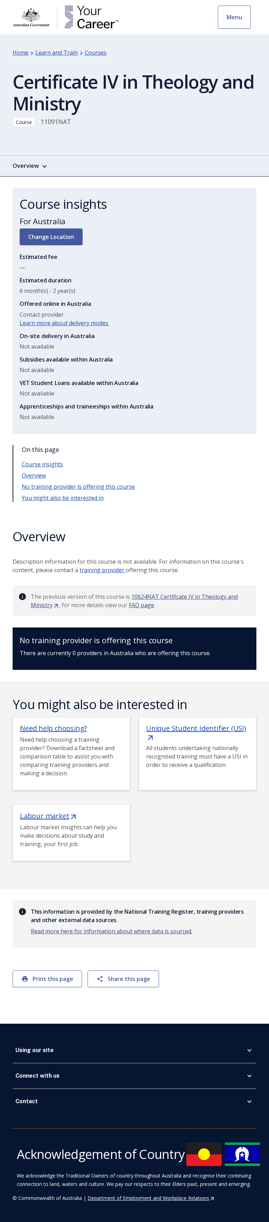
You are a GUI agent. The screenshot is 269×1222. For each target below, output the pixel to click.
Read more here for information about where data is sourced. (111, 931)
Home (20, 52)
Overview (34, 475)
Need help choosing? (53, 728)
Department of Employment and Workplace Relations (151, 1198)
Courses (95, 52)
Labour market (48, 816)
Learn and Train (56, 52)
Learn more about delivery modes (65, 323)
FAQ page (141, 605)
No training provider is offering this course (78, 486)
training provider (103, 570)
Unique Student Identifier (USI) (196, 732)
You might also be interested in (63, 498)
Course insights (42, 464)
